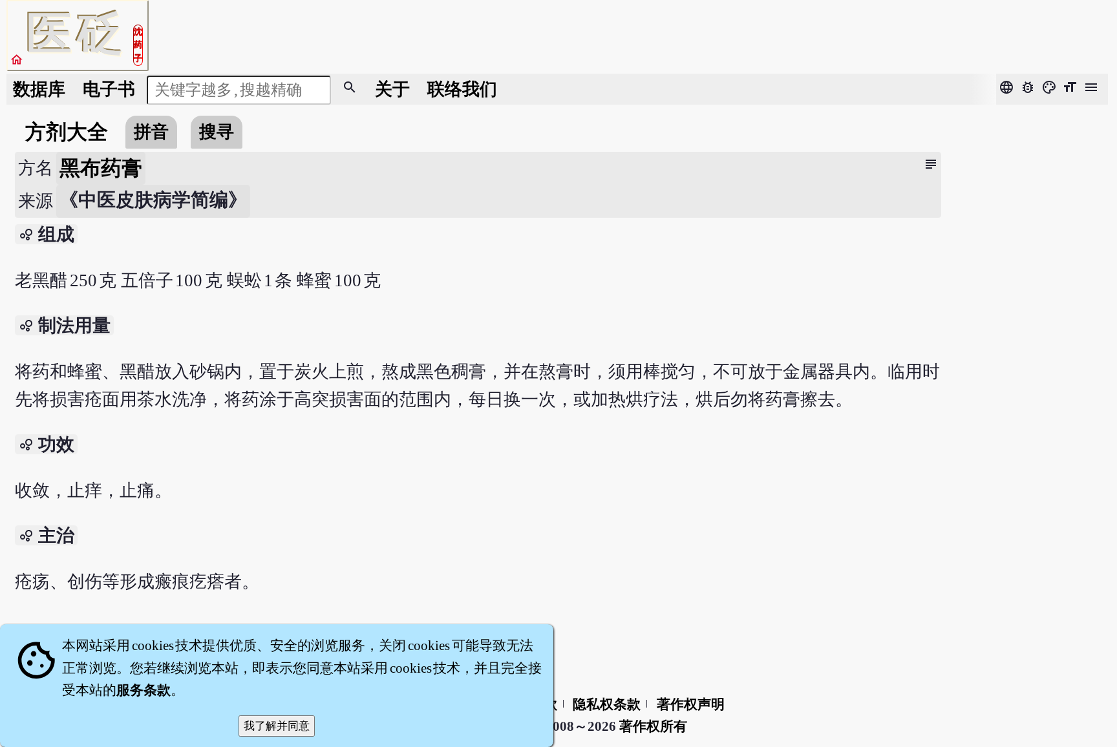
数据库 (39, 89)
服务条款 (143, 690)
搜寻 (216, 132)
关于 (392, 89)
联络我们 (462, 89)
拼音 (151, 132)
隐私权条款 (607, 704)
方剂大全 (66, 131)
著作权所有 (653, 726)
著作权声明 (691, 704)
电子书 (109, 89)
